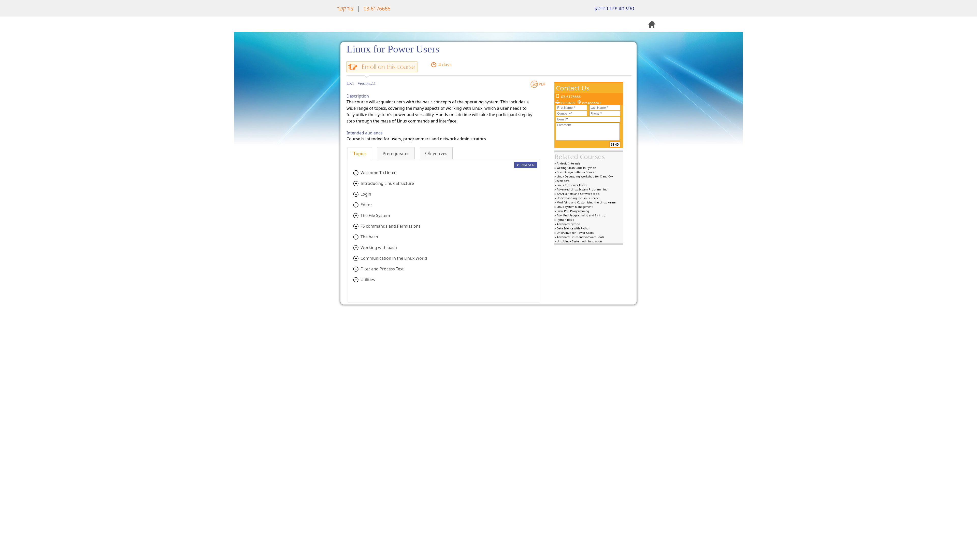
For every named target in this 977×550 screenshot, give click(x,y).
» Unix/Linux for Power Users (574, 233)
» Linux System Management (573, 207)
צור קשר (345, 8)
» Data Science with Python (572, 228)
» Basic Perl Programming (571, 211)
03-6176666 (377, 8)
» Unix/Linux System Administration (578, 241)
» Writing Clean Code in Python (575, 168)
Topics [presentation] (360, 153)
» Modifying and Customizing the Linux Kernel (585, 202)
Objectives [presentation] (436, 153)
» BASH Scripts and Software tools (576, 194)
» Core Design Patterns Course (574, 172)
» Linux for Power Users (570, 185)
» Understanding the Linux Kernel (576, 198)
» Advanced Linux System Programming (581, 189)
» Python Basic (564, 220)
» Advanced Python (567, 224)
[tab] (360, 153)
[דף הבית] (646, 8)
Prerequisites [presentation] (395, 153)
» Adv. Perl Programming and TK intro (580, 215)
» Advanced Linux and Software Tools (579, 237)
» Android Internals (567, 163)
